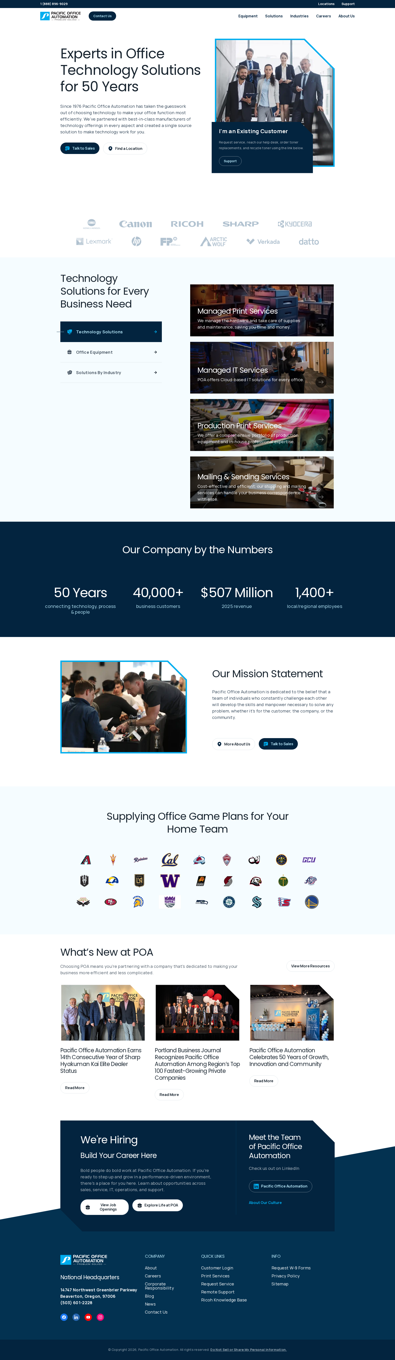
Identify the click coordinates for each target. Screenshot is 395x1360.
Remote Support (218, 1292)
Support (348, 4)
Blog (149, 1296)
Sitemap (280, 1284)
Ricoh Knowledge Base (224, 1300)
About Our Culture (265, 1202)
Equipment (248, 16)
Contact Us (156, 1312)
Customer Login (217, 1268)
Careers (323, 16)
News (150, 1304)
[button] (102, 15)
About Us (347, 16)
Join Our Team (314, 612)
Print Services (215, 1276)
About (151, 1268)
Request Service (217, 1284)
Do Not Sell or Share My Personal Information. (248, 1349)
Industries (299, 16)
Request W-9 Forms (291, 1268)
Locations (326, 4)
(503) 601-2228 (76, 1302)
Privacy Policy (286, 1276)
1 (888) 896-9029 (54, 4)
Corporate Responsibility (159, 1286)
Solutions (274, 16)
